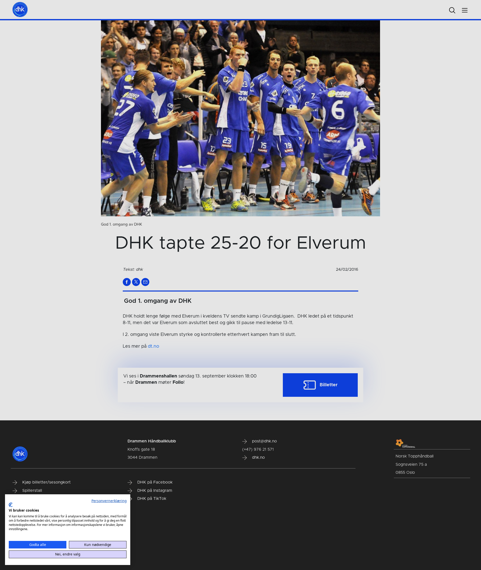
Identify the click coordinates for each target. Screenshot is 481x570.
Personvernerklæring (109, 500)
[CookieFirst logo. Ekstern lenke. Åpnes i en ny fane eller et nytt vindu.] (11, 505)
